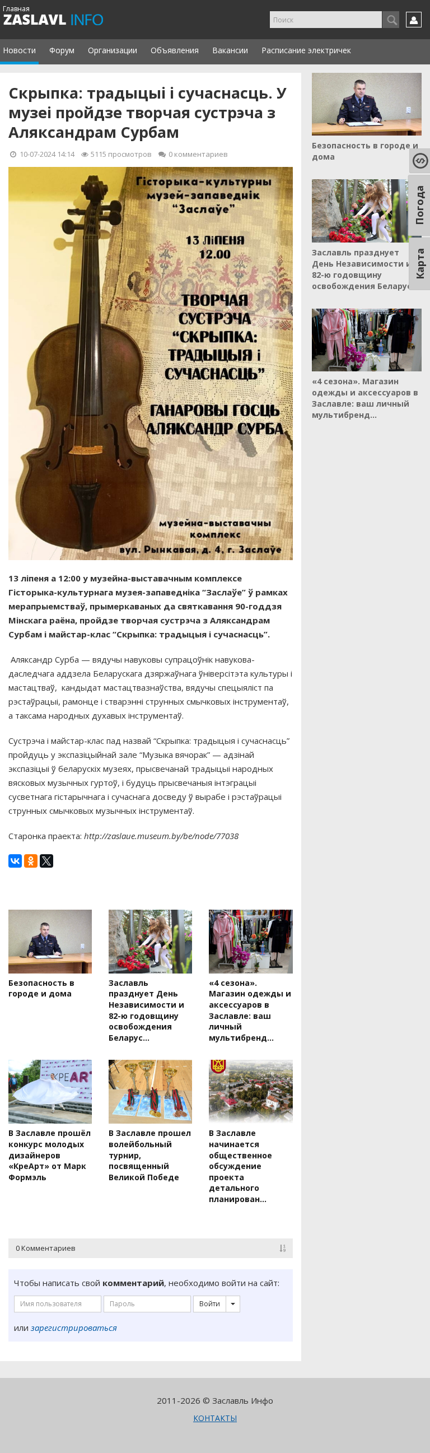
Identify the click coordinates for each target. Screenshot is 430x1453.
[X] (46, 861)
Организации (112, 50)
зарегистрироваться (74, 1327)
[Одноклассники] (31, 861)
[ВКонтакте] (15, 861)
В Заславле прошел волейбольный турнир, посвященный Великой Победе (150, 1155)
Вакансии (230, 50)
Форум (61, 50)
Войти (209, 1303)
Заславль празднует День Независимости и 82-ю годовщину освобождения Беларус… (146, 1010)
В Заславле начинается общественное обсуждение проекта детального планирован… (240, 1166)
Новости (19, 50)
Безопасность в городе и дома (41, 988)
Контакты (215, 1418)
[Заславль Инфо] (66, 19)
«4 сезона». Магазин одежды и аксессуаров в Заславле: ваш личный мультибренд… (250, 1010)
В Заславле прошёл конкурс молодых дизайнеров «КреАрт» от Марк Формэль (49, 1155)
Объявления (175, 50)
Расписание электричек (306, 50)
